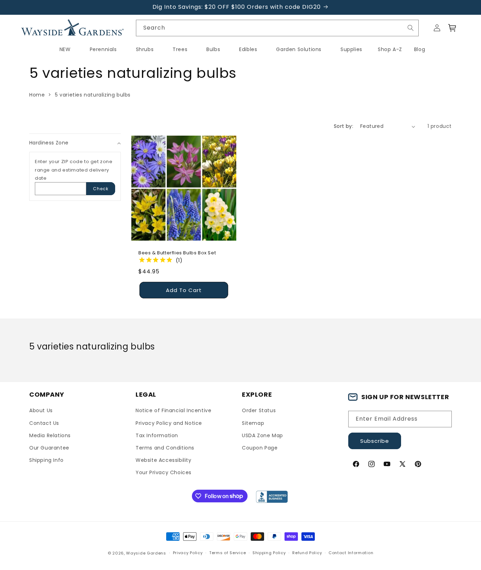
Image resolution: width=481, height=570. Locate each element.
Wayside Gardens (146, 553)
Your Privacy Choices (164, 472)
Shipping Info (46, 460)
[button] (452, 28)
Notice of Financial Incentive (173, 410)
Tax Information (157, 435)
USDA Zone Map (262, 435)
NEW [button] (65, 49)
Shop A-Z (390, 49)
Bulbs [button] (213, 49)
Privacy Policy (188, 553)
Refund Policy (307, 553)
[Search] (410, 28)
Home (37, 95)
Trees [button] (180, 49)
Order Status (259, 410)
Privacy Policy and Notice (169, 423)
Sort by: (343, 126)
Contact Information (351, 553)
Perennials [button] (103, 49)
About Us (41, 410)
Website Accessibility (164, 460)
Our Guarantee (49, 447)
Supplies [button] (351, 49)
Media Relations (50, 435)
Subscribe (374, 441)
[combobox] (277, 28)
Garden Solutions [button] (298, 49)
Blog (419, 49)
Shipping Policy (269, 553)
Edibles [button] (248, 49)
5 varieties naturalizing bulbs (93, 95)
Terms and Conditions (165, 447)
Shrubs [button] (145, 49)
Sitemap (253, 423)
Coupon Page (260, 447)
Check (100, 189)
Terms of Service (227, 553)
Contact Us (44, 423)
